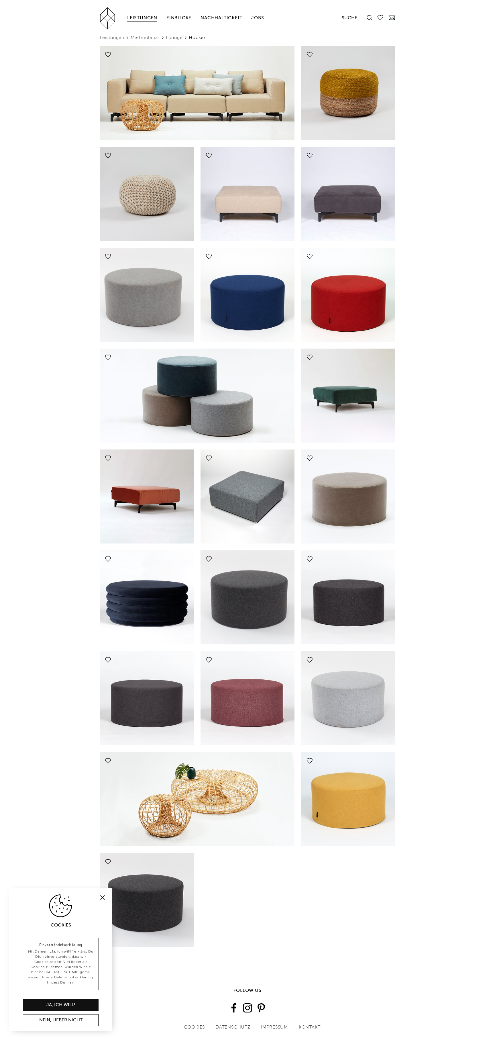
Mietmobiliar (145, 38)
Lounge (174, 38)
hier (69, 982)
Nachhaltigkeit (221, 18)
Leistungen (142, 18)
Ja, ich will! (60, 1005)
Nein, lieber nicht (60, 1020)
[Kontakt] (392, 17)
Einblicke (178, 18)
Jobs (257, 18)
